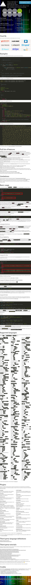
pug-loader (23, 559)
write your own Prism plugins (9, 534)
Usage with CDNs (4, 255)
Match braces (18, 502)
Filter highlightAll (2, 521)
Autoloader (2, 493)
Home (1, 581)
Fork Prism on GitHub (12, 583)
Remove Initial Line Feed (20, 511)
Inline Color (1, 529)
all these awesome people (19, 579)
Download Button (2, 515)
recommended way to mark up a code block (7, 206)
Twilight (5, 14)
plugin (16, 171)
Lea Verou (13, 578)
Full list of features (7, 149)
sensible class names (14, 163)
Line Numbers (18, 500)
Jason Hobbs (3, 573)
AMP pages (16, 298)
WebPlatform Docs (19, 529)
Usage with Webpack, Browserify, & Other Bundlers (11, 280)
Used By (3, 36)
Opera (18, 165)
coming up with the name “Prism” (11, 571)
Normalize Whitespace (19, 504)
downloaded (21, 187)
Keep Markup (18, 494)
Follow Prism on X (21, 581)
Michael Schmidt (8, 579)
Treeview (17, 523)
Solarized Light (15, 14)
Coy (10, 14)
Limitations (4, 176)
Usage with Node (4, 294)
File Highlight (2, 518)
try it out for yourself (19, 146)
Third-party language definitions (13, 539)
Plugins (3, 485)
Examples (4, 54)
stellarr (2, 572)
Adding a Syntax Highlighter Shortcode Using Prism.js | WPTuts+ (9, 551)
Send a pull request (4, 535)
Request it (16, 481)
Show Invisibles (18, 513)
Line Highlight (18, 497)
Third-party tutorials (8, 545)
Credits (3, 567)
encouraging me (8, 573)
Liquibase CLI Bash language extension (6, 541)
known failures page (27, 179)
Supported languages (8, 333)
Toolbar (17, 520)
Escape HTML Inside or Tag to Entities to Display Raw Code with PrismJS (13, 550)
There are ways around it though (21, 178)
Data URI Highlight (3, 510)
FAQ (0, 583)
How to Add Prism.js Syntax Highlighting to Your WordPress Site (9, 549)
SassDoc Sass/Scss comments (4, 540)
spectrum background (8, 572)
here (26, 180)
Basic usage (4, 185)
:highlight (12, 559)
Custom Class (2, 504)
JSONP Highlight (18, 490)
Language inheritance (5, 224)
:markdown (16, 559)
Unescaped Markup (19, 526)
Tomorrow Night (19, 14)
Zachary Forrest (3, 571)
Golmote (18, 578)
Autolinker (1, 490)
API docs (10, 582)
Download (25, 3)
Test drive (10, 581)
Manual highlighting (4, 237)
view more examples (12, 146)
